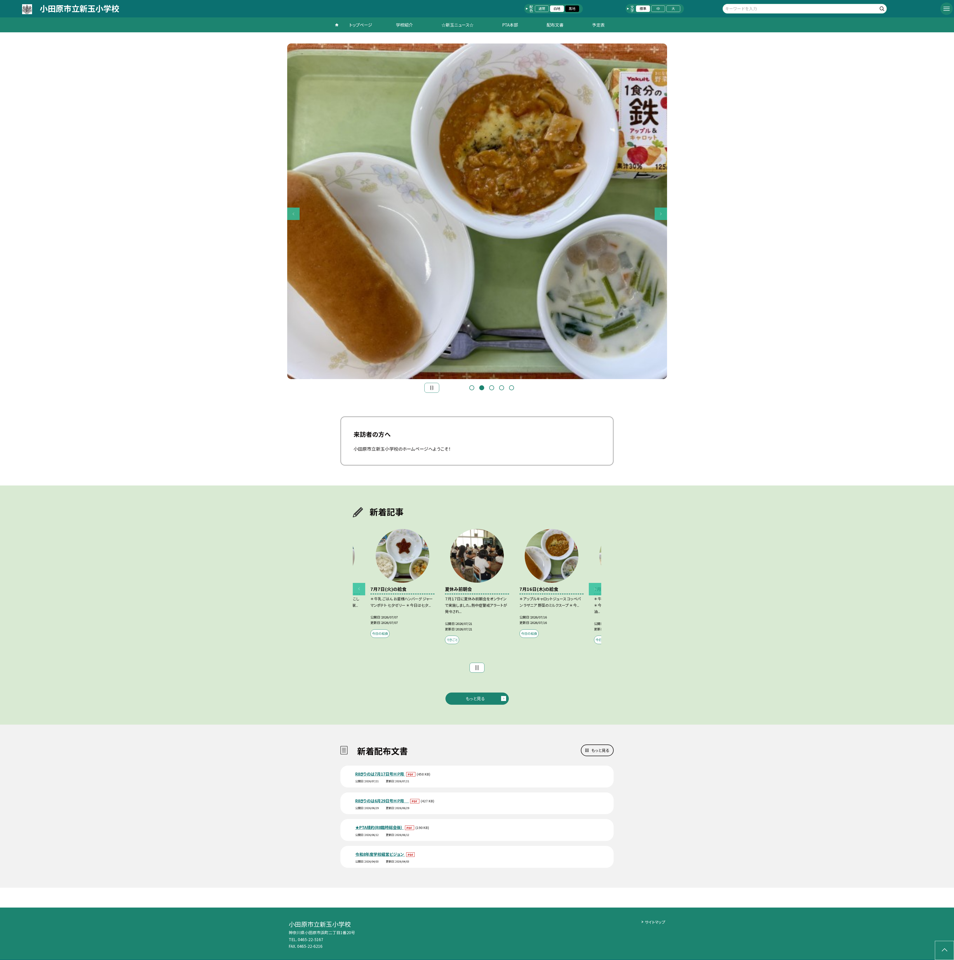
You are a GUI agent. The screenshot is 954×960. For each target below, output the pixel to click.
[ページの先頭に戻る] (944, 950)
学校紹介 (404, 25)
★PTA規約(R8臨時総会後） (379, 827)
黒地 (572, 8)
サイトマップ (655, 922)
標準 (642, 8)
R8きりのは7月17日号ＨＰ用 (380, 774)
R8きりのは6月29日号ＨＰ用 (382, 801)
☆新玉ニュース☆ (457, 25)
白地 (557, 8)
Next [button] (661, 214)
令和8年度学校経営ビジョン (380, 854)
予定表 (598, 25)
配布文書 (555, 25)
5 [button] (511, 387)
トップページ (360, 25)
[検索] (882, 7)
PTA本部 (510, 25)
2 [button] (481, 387)
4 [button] (501, 387)
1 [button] (471, 387)
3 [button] (491, 387)
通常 (541, 8)
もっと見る (475, 698)
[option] (477, 211)
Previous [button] (293, 214)
